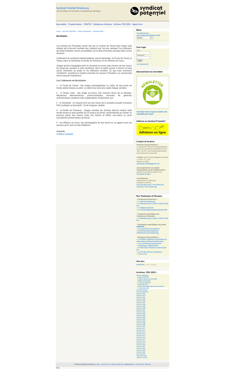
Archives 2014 (141, 334)
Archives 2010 (141, 326)
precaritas (140, 264)
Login (140, 60)
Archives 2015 (141, 335)
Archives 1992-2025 (69, 31)
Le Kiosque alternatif (144, 282)
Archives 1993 (141, 295)
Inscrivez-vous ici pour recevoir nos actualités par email (152, 113)
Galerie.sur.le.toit (142, 357)
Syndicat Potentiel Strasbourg (72, 8)
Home (58, 31)
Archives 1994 (141, 297)
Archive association (142, 292)
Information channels (143, 364)
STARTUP (140, 227)
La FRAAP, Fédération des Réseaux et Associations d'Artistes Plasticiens (152, 240)
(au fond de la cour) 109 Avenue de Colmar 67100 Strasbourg (150, 186)
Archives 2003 (141, 313)
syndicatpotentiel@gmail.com (148, 164)
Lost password (142, 64)
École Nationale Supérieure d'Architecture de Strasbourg (148, 232)
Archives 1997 (141, 303)
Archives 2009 (141, 324)
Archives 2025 (141, 354)
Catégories (143, 35)
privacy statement (117, 364)
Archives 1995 (141, 299)
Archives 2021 (141, 346)
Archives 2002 (141, 312)
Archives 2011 (141, 328)
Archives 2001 (141, 310)
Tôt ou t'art (142, 254)
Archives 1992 (141, 293)
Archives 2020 (141, 345)
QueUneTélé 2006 (143, 288)
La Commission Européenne (149, 229)
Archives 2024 (141, 352)
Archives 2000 (141, 308)
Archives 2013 (141, 332)
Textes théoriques (142, 355)
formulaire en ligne (144, 174)
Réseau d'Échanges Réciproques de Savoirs (151, 286)
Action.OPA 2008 (143, 277)
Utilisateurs (152, 35)
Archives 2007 (141, 321)
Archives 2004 (141, 315)
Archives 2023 (141, 350)
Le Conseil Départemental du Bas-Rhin (152, 210)
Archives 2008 (141, 323)
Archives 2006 (141, 319)
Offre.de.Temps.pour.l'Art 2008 (147, 279)
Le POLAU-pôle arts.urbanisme (150, 252)
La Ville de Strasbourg (146, 201)
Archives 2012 (141, 330)
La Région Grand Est (146, 208)
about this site (105, 364)
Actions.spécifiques (84, 31)
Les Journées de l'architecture (149, 243)
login (98, 364)
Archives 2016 (141, 337)
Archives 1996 (141, 301)
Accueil (139, 33)
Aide (158, 35)
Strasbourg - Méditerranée (148, 246)
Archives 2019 (141, 343)
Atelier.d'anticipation (144, 281)
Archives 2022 (141, 348)
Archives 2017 (141, 339)
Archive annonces (142, 290)
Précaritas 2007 (98, 31)
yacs (133, 364)
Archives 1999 (141, 306)
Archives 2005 (141, 317)
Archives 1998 (141, 304)
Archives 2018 (141, 341)
